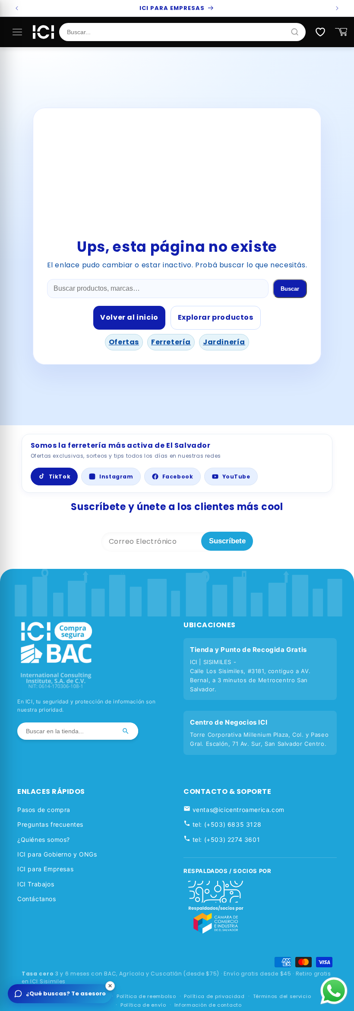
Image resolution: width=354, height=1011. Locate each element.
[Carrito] (341, 32)
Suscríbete (227, 541)
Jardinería (224, 342)
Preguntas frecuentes (50, 824)
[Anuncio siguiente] (337, 8)
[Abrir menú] (17, 32)
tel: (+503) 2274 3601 (225, 839)
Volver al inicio (129, 317)
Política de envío (143, 1004)
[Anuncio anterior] (16, 8)
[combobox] (178, 32)
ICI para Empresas (45, 869)
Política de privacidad (214, 996)
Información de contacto (208, 1004)
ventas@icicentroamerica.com (237, 809)
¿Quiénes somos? (43, 839)
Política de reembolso (146, 996)
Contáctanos (36, 898)
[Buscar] (125, 731)
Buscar (290, 289)
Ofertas (124, 342)
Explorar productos (215, 317)
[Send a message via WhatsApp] (334, 991)
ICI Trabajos (35, 884)
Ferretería (171, 342)
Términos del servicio (282, 996)
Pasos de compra (43, 809)
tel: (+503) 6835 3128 (225, 824)
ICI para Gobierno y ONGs (57, 854)
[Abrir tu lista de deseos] (320, 32)
